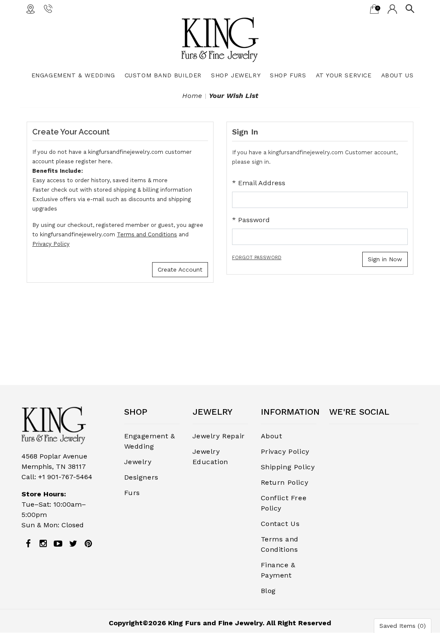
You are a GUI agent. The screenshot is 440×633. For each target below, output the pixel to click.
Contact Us (280, 524)
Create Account (180, 269)
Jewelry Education (210, 456)
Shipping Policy (288, 467)
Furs (132, 493)
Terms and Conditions (147, 234)
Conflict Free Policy (284, 503)
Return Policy (285, 482)
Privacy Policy (51, 244)
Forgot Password (256, 257)
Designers (141, 477)
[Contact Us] (30, 9)
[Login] (392, 9)
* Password (251, 220)
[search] (410, 8)
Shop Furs (288, 75)
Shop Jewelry (235, 75)
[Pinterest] (88, 543)
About (271, 436)
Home (192, 96)
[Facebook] (27, 543)
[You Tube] (58, 543)
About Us (397, 75)
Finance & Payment (278, 570)
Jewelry (138, 462)
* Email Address (258, 183)
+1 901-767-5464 (65, 477)
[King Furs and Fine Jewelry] (220, 39)
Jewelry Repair (218, 436)
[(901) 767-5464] (48, 8)
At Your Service (344, 75)
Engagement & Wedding (73, 75)
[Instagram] (43, 543)
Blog (268, 591)
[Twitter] (73, 543)
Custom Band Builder (163, 75)
